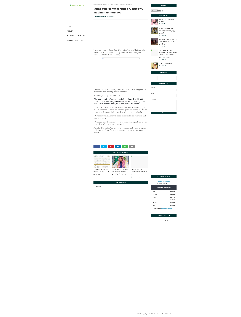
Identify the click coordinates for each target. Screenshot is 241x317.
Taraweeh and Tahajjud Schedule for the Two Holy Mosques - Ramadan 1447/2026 (101, 172)
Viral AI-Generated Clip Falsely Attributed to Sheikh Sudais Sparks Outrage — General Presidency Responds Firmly (168, 54)
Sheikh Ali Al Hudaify (165, 63)
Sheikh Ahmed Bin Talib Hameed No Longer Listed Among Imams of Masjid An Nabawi (167, 31)
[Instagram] (167, 78)
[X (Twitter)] (160, 78)
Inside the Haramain (100, 16)
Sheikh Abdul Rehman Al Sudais (166, 21)
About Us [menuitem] (70, 31)
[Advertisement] (120, 34)
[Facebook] (153, 78)
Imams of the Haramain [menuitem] (76, 36)
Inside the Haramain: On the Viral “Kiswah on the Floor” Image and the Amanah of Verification (168, 42)
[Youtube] (174, 78)
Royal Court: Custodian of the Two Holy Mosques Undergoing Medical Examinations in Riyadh (120, 172)
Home (95, 4)
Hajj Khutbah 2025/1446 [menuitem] (77, 40)
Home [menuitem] (69, 26)
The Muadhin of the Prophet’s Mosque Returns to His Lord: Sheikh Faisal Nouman (139, 172)
